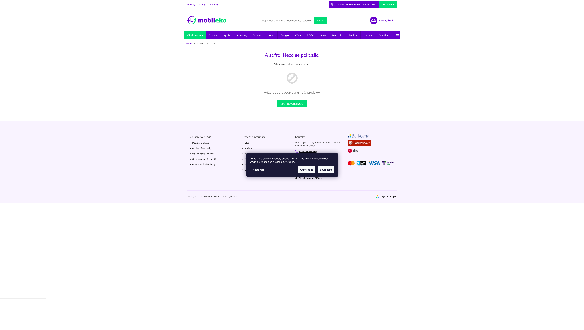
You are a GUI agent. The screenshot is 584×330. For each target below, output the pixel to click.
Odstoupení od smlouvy (203, 164)
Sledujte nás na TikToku (310, 178)
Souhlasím (326, 169)
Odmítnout (306, 169)
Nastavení (258, 169)
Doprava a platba (200, 142)
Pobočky (191, 4)
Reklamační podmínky (202, 153)
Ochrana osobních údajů (204, 159)
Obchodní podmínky (201, 148)
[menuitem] (195, 35)
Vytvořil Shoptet (389, 196)
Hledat (320, 20)
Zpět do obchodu (292, 103)
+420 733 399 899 (308, 151)
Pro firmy (213, 4)
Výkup (202, 4)
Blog (247, 142)
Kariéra (248, 148)
